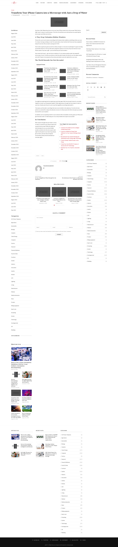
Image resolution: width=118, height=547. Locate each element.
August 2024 (14, 116)
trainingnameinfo (16, 15)
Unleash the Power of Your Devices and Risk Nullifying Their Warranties (74, 94)
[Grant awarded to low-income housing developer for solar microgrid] (16, 408)
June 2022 (13, 206)
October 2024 (14, 109)
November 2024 (15, 106)
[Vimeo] (103, 3)
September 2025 (15, 71)
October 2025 (14, 68)
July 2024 (13, 120)
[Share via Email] (66, 161)
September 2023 (15, 154)
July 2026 (13, 36)
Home (37, 2)
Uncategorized (97, 255)
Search (87, 30)
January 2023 (14, 182)
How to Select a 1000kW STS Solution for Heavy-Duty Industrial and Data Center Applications (95, 43)
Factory (97, 184)
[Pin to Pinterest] (65, 161)
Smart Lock (97, 243)
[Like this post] (60, 161)
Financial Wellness (63, 2)
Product (97, 236)
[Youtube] (101, 87)
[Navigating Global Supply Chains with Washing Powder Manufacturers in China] (90, 137)
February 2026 (14, 54)
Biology (97, 172)
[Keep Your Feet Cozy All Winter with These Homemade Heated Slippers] (40, 95)
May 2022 (13, 210)
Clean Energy (73, 2)
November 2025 (15, 64)
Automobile (97, 169)
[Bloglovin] (102, 3)
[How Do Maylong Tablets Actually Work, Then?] (27, 408)
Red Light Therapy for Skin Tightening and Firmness (27, 381)
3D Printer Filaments (97, 163)
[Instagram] (99, 3)
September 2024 (15, 113)
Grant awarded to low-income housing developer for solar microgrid (16, 415)
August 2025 (14, 75)
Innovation (97, 206)
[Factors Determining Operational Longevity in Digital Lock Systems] (16, 374)
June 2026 (13, 40)
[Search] (106, 3)
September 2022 (15, 196)
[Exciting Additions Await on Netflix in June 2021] (27, 393)
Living (97, 221)
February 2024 (14, 137)
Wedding (97, 261)
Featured (42, 2)
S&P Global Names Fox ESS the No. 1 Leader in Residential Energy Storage (101, 128)
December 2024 (15, 102)
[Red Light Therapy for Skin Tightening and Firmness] (27, 374)
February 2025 (14, 95)
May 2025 (13, 85)
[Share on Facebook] (62, 161)
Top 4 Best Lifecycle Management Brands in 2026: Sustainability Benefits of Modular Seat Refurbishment (96, 66)
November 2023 (15, 147)
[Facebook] (88, 87)
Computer (49, 2)
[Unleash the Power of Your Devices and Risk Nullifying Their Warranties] (63, 95)
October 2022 (14, 192)
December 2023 (15, 144)
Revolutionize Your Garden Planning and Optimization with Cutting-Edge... (75, 200)
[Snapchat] (104, 87)
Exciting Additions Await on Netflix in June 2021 (26, 399)
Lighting (97, 218)
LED (97, 215)
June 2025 (13, 82)
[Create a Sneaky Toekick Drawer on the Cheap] (63, 78)
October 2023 (14, 151)
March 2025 (14, 92)
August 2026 (14, 33)
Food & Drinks (88, 2)
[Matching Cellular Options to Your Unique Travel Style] (90, 119)
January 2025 (14, 99)
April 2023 (13, 172)
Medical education (97, 230)
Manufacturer (97, 224)
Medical (97, 227)
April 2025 (13, 88)
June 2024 (13, 123)
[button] (38, 197)
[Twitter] (97, 3)
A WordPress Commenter (91, 77)
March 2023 (14, 175)
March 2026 (14, 50)
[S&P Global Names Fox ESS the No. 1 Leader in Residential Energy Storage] (90, 128)
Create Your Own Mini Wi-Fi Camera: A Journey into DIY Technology (51, 87)
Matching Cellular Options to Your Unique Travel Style (101, 119)
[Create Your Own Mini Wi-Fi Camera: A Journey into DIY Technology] (40, 88)
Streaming (80, 2)
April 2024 (13, 130)
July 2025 (13, 78)
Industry (97, 203)
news (42, 155)
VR (97, 258)
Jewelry (97, 209)
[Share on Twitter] (63, 161)
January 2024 (14, 140)
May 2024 (13, 127)
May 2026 (13, 43)
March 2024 (14, 134)
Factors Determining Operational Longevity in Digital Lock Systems (14, 383)
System (97, 249)
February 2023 (14, 179)
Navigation (101, 77)
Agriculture (97, 166)
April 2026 (13, 47)
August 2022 (14, 199)
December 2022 (15, 185)
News (97, 233)
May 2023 (13, 168)
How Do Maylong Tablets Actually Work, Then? (26, 415)
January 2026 (14, 57)
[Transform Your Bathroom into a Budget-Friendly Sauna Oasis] (40, 70)
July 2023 (13, 161)
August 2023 (14, 158)
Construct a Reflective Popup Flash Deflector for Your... (59, 200)
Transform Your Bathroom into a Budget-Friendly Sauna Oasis (50, 69)
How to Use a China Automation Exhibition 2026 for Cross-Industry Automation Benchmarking (21, 365)
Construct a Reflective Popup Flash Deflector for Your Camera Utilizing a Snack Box (71, 133)
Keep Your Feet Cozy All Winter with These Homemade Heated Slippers (51, 94)
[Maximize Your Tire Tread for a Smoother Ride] (63, 87)
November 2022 (15, 189)
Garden (55, 2)
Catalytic (97, 175)
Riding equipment (97, 239)
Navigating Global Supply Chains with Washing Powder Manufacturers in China (100, 138)
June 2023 (13, 165)
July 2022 (13, 203)
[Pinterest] (100, 3)
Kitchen (97, 212)
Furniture (97, 197)
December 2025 (15, 61)
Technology (97, 252)
